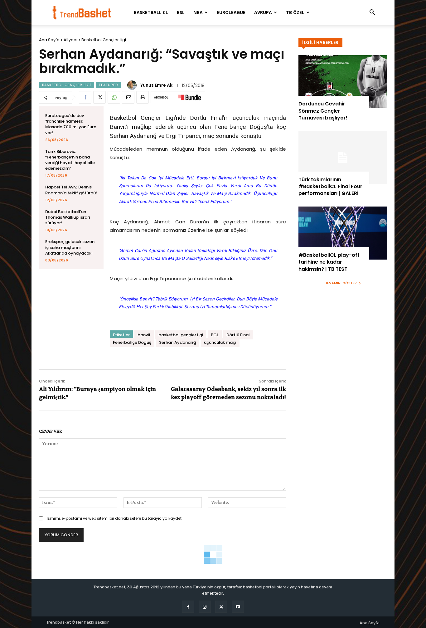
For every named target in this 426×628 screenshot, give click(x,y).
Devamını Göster (341, 282)
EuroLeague (231, 12)
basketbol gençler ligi (180, 335)
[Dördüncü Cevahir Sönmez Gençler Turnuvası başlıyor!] (342, 81)
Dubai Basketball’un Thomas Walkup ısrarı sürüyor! (67, 217)
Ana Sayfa (49, 40)
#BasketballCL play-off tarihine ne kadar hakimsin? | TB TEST (329, 262)
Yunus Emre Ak (156, 85)
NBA (198, 12)
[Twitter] (99, 97)
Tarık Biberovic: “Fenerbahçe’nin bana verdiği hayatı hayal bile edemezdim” (70, 160)
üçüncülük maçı (220, 342)
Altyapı (70, 40)
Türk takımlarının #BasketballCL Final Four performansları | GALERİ (330, 186)
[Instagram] (205, 607)
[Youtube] (238, 607)
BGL (215, 335)
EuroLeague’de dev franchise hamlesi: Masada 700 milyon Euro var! (70, 124)
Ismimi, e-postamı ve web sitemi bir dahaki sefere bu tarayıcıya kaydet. (114, 518)
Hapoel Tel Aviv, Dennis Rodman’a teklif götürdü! (71, 190)
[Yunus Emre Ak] (132, 85)
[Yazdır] (142, 97)
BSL (181, 12)
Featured (108, 84)
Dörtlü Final (238, 335)
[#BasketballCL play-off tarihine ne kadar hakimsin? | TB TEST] (342, 233)
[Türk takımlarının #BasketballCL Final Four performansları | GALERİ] (342, 157)
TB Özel (295, 12)
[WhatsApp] (114, 97)
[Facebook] (85, 97)
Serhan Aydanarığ (177, 342)
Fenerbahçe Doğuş (132, 342)
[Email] (128, 97)
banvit (144, 335)
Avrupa (263, 12)
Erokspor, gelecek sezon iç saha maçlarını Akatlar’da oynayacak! (69, 247)
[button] (372, 13)
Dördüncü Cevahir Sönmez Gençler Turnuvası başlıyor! (322, 110)
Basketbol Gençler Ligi (103, 40)
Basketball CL (151, 12)
